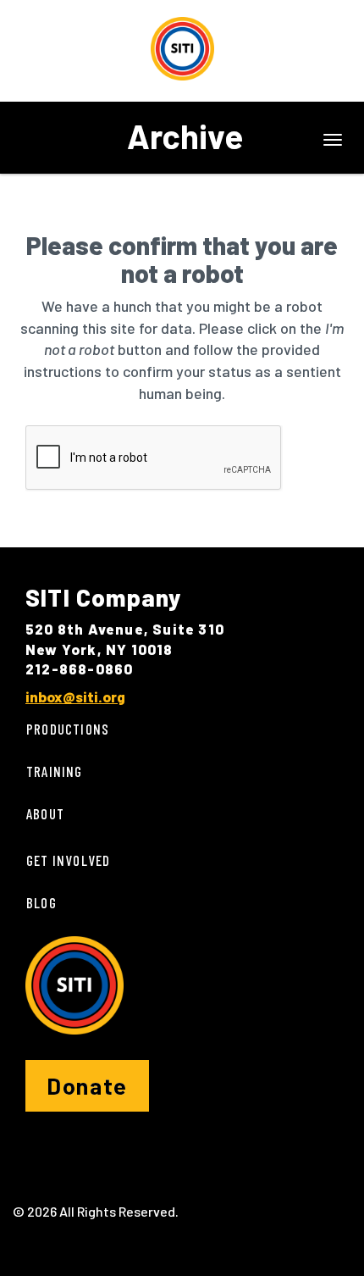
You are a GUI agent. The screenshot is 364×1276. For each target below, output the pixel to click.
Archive (185, 135)
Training (54, 771)
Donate (87, 1085)
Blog (41, 902)
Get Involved (68, 860)
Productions (67, 728)
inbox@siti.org (75, 696)
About (45, 813)
